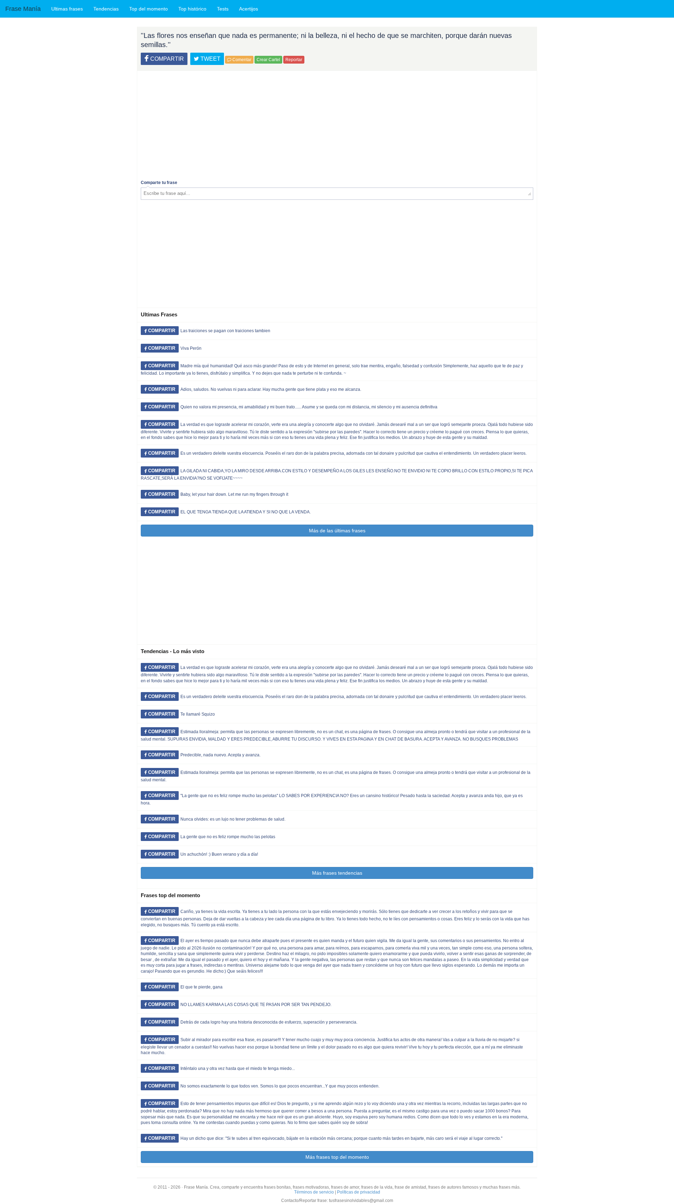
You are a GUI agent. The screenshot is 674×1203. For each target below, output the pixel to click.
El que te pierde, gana (201, 987)
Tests (223, 9)
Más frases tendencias (337, 873)
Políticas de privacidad (358, 1192)
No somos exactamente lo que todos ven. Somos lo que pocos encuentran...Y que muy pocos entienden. (279, 1086)
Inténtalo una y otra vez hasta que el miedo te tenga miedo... (237, 1068)
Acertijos (248, 9)
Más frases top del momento (337, 1157)
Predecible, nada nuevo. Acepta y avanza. (220, 754)
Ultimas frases (67, 9)
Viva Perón (190, 348)
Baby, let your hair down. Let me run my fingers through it (234, 494)
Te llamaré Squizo (197, 714)
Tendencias (106, 9)
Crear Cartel (268, 59)
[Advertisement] (337, 123)
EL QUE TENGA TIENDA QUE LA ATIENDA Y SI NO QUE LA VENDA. (245, 512)
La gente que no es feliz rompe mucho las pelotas (227, 836)
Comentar (241, 59)
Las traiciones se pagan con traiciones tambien (225, 330)
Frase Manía (23, 8)
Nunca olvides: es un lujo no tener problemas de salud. (232, 819)
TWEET (209, 59)
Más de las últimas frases (337, 530)
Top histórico (192, 9)
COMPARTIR (166, 59)
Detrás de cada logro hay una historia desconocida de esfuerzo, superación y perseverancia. (268, 1022)
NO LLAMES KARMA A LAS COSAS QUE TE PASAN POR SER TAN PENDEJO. (255, 1004)
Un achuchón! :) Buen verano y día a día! (219, 854)
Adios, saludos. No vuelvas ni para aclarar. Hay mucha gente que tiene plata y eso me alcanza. (270, 389)
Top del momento (148, 9)
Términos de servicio (314, 1192)
